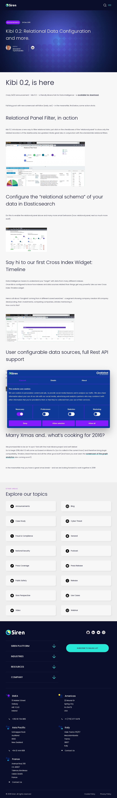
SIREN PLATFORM (20, 646)
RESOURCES (17, 666)
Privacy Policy (105, 794)
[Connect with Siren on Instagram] (103, 632)
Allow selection (58, 423)
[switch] (45, 414)
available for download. (88, 95)
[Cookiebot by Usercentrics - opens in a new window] (98, 373)
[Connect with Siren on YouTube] (98, 632)
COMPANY (17, 677)
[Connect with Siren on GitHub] (88, 632)
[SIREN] (11, 5)
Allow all (92, 423)
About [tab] (84, 380)
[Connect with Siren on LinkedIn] (93, 632)
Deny (25, 423)
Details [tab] (53, 380)
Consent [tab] (22, 380)
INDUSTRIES (17, 656)
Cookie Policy (89, 794)
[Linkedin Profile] (32, 47)
